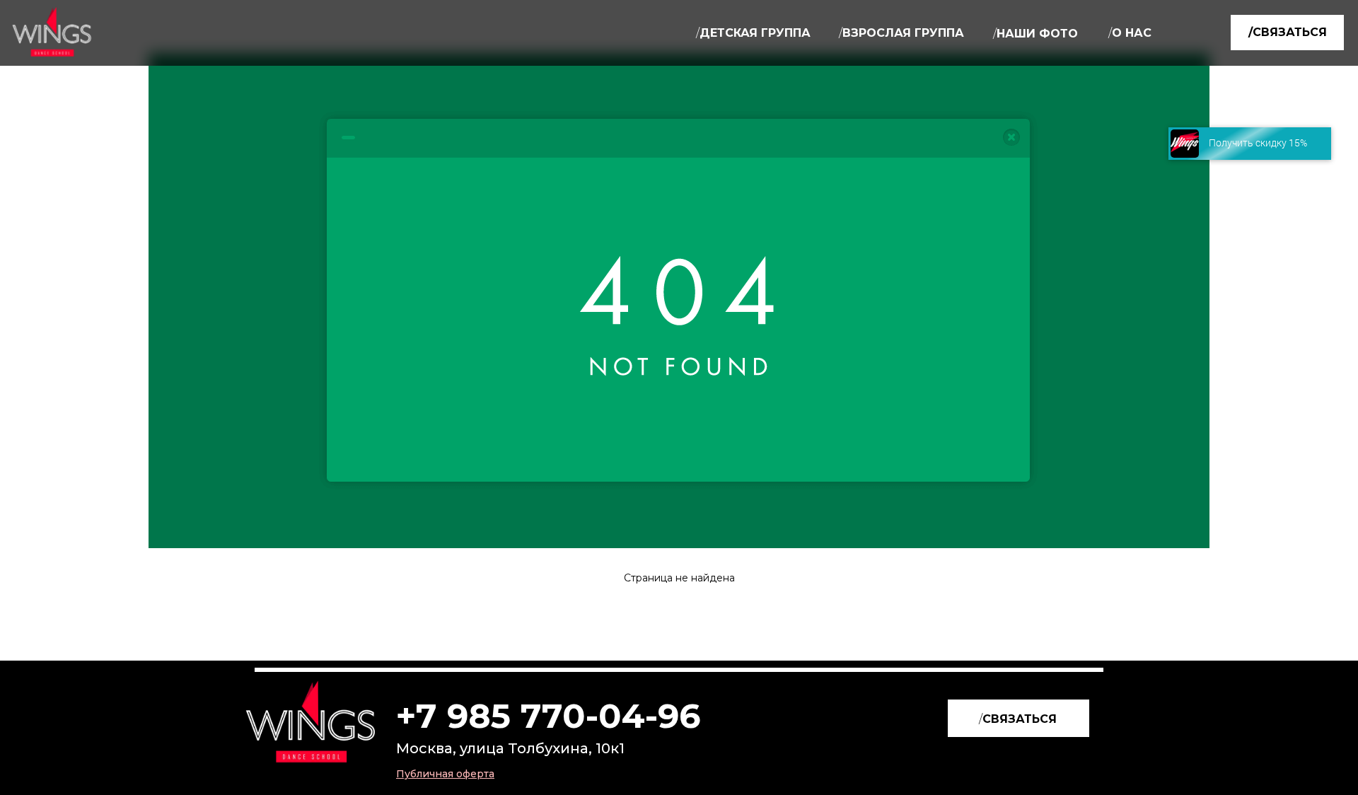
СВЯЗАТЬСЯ (1018, 719)
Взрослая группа (901, 33)
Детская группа (753, 33)
